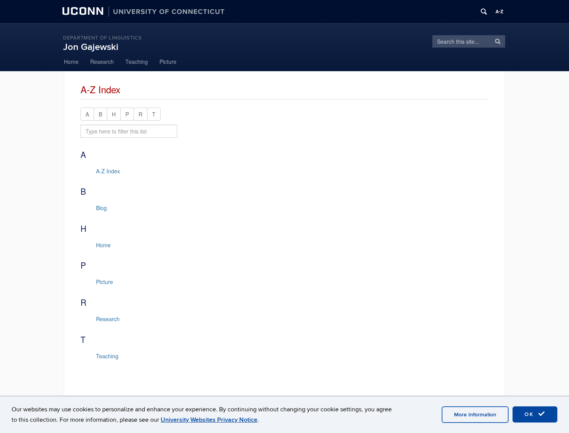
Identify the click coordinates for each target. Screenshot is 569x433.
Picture (168, 61)
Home (71, 61)
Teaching (136, 61)
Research (102, 61)
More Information (475, 414)
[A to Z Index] (499, 11)
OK (530, 414)
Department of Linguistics (102, 38)
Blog (101, 208)
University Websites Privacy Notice (209, 420)
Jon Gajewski (90, 47)
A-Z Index (108, 171)
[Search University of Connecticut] (484, 11)
